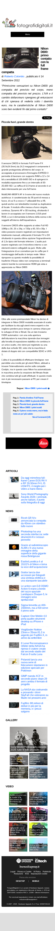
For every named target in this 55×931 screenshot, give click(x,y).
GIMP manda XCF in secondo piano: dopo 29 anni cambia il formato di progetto (34, 680)
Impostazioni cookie (39, 874)
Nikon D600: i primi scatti (36, 388)
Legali (12, 872)
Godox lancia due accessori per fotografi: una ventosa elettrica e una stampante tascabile (34, 576)
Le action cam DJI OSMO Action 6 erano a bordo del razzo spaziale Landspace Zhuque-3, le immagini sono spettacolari (34, 593)
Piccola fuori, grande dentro (32, 404)
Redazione (18, 874)
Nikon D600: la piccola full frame (34, 401)
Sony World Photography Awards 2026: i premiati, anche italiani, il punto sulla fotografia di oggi (34, 498)
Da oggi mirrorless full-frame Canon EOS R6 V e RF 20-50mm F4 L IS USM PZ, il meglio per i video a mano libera (34, 483)
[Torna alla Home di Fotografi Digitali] (27, 27)
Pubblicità (47, 872)
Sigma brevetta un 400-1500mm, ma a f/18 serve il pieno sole (34, 608)
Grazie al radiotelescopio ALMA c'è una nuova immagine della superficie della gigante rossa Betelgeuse (34, 550)
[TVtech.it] (41, 863)
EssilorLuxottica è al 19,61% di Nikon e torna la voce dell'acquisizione (34, 564)
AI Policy (37, 872)
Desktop (20, 881)
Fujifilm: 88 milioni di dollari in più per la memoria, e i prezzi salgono (32, 707)
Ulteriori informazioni (42, 892)
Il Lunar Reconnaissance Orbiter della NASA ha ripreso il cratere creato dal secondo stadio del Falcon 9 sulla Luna (34, 649)
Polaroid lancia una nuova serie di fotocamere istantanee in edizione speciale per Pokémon (34, 665)
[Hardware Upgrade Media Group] (29, 869)
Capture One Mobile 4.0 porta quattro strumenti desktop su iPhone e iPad (34, 620)
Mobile (35, 881)
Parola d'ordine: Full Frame (32, 397)
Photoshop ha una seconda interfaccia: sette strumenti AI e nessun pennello (34, 535)
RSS (27, 874)
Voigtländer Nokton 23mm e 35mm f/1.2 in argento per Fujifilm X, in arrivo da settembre (34, 633)
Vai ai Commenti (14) (41, 417)
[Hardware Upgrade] (25, 863)
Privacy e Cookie (24, 872)
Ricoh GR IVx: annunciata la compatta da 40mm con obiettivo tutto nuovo (33, 522)
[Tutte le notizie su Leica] (28, 448)
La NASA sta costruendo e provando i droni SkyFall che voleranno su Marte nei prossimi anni (34, 693)
